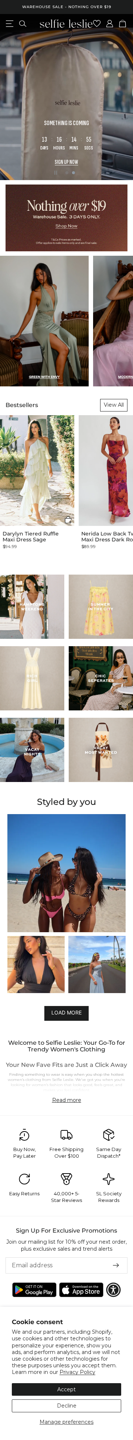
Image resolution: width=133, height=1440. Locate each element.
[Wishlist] (97, 23)
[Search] (22, 23)
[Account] (109, 23)
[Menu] (9, 23)
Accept (66, 1389)
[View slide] (66, 218)
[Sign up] (116, 1265)
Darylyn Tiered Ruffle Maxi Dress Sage (31, 536)
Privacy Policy (77, 1372)
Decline (66, 1405)
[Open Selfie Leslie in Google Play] (34, 1289)
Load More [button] (66, 1012)
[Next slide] (121, 97)
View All (114, 405)
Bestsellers (22, 405)
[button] (68, 519)
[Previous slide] (12, 97)
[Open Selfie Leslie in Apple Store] (81, 1289)
